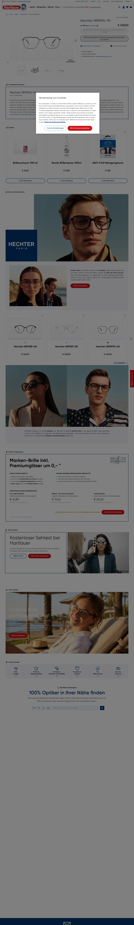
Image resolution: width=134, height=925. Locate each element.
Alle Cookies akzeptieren (80, 128)
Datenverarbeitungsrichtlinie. (55, 122)
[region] (68, 113)
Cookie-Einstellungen (55, 128)
